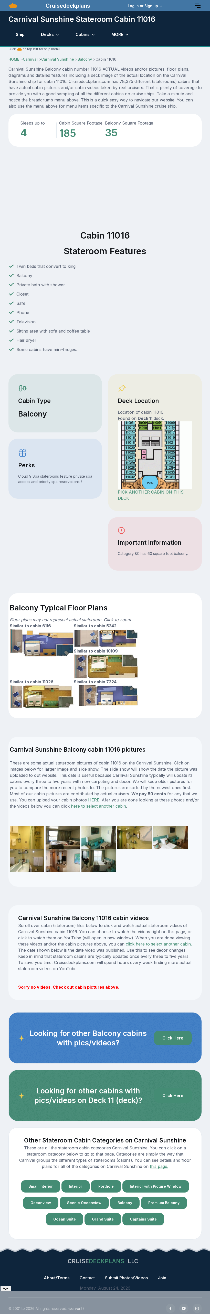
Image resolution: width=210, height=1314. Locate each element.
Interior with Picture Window (156, 1186)
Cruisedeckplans (67, 5)
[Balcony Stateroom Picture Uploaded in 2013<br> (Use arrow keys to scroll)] (98, 837)
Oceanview (40, 1202)
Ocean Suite (64, 1219)
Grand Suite (103, 1219)
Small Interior (40, 1186)
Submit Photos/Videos (126, 1277)
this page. (159, 1166)
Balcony (85, 59)
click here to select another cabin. (159, 944)
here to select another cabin (98, 806)
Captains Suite (143, 1219)
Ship (20, 34)
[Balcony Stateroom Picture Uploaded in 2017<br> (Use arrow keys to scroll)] (27, 837)
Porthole (106, 1186)
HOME (13, 59)
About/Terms (56, 1277)
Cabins (83, 34)
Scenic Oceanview (84, 1202)
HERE (93, 799)
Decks (47, 34)
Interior (75, 1186)
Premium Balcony (164, 1202)
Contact (87, 1277)
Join (162, 1277)
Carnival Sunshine (57, 59)
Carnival (30, 59)
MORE (117, 34)
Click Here (172, 1038)
